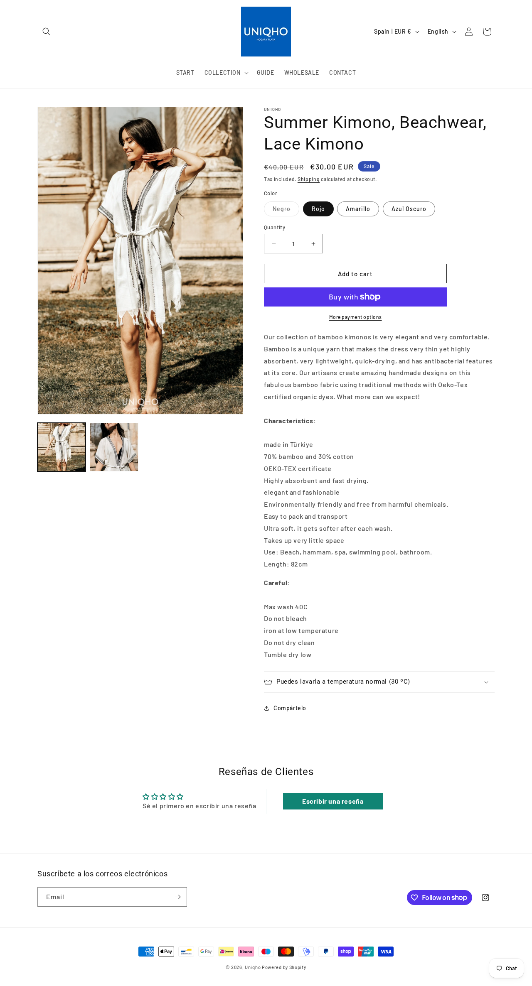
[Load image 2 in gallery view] (114, 447)
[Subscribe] (177, 897)
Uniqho (253, 967)
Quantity (274, 227)
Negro (286, 210)
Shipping (309, 179)
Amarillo (358, 208)
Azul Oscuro (409, 208)
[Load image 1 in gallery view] (61, 447)
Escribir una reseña (332, 801)
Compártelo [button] (289, 707)
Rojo (318, 208)
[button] (46, 31)
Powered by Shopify (284, 967)
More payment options (355, 317)
